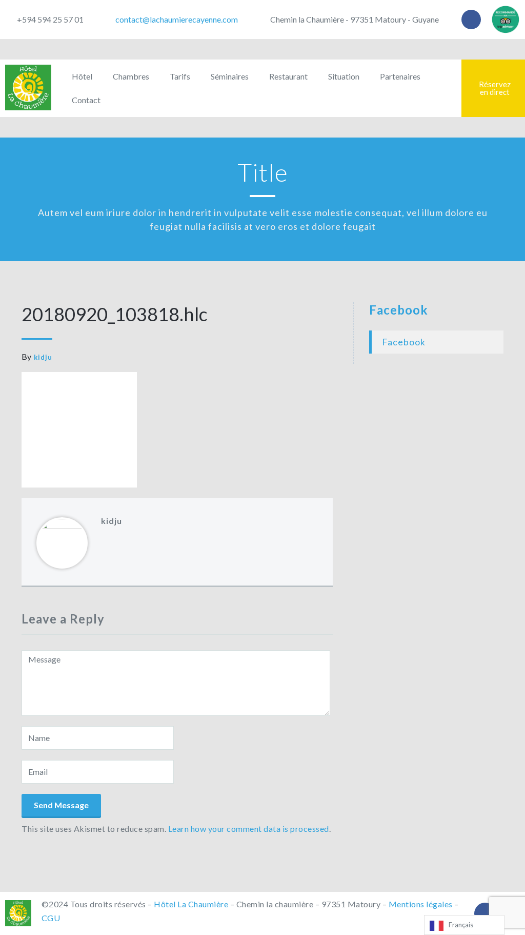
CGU (51, 918)
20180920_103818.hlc (115, 314)
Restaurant (288, 76)
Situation (343, 76)
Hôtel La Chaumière (191, 904)
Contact (86, 100)
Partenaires (400, 76)
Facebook (398, 309)
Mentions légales (421, 904)
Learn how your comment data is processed (248, 828)
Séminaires (230, 76)
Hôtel (82, 76)
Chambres (131, 76)
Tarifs (180, 76)
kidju (43, 357)
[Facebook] (471, 19)
